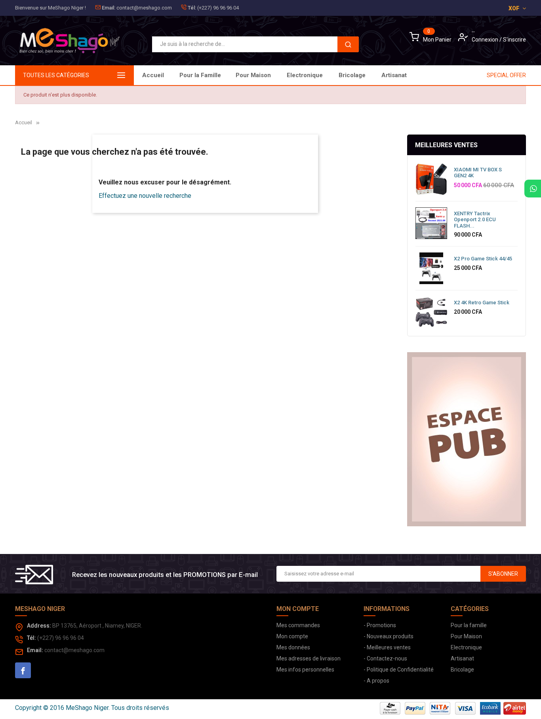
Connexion (485, 39)
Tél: (192, 8)
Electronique (305, 75)
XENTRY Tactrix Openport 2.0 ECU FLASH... (475, 220)
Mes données (293, 647)
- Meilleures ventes (387, 647)
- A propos (376, 680)
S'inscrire (514, 39)
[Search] (348, 44)
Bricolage (352, 75)
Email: (108, 8)
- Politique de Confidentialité (399, 669)
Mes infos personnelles (305, 669)
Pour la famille (469, 625)
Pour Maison (253, 75)
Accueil (153, 75)
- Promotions (380, 625)
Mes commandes (298, 625)
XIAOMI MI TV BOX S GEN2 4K (478, 173)
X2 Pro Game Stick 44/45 (483, 259)
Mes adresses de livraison (308, 658)
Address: (39, 625)
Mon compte (292, 636)
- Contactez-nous (385, 658)
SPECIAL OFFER (506, 75)
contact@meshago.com (144, 8)
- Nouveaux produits (388, 636)
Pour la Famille (200, 75)
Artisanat (394, 75)
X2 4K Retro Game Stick (481, 302)
